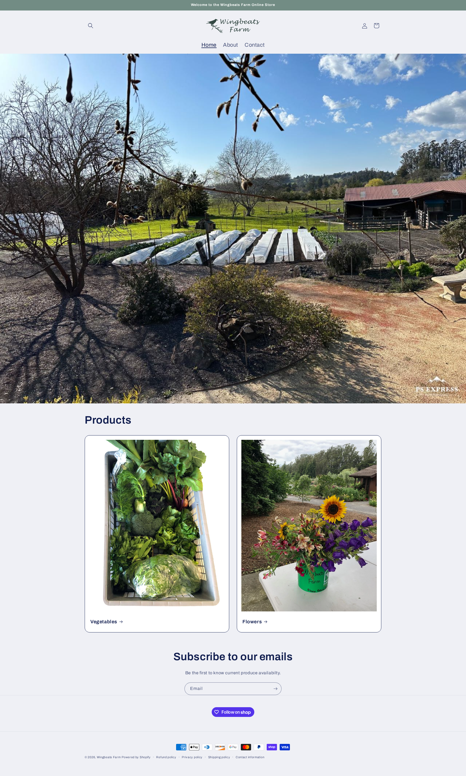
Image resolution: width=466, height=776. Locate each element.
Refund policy (166, 757)
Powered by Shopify (136, 757)
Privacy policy (192, 757)
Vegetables (103, 621)
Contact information (250, 757)
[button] (91, 26)
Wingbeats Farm (109, 757)
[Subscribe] (275, 688)
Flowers (252, 621)
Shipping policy (219, 757)
